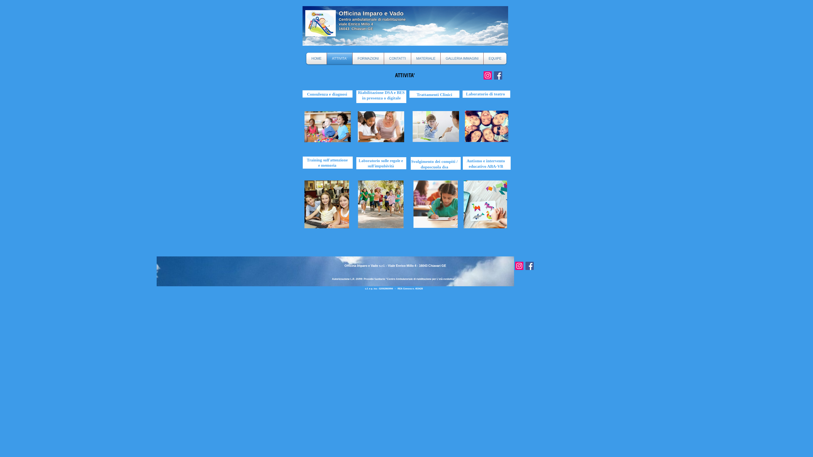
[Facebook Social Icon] (498, 75)
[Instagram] (488, 75)
